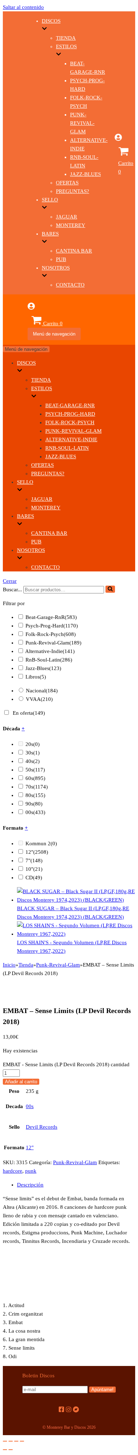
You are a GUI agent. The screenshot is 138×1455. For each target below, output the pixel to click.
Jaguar (66, 217)
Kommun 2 (41, 843)
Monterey (70, 225)
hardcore (12, 1171)
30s (32, 753)
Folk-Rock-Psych (69, 422)
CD (33, 877)
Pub (61, 259)
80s (35, 795)
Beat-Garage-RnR (70, 405)
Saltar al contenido (23, 7)
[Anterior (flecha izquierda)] (5, 1449)
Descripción (30, 1185)
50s (35, 770)
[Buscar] (110, 589)
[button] (110, 589)
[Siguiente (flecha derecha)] (10, 1449)
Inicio (9, 965)
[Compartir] (10, 1441)
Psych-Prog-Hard (70, 414)
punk (30, 1171)
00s (35, 812)
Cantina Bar (74, 251)
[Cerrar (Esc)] (5, 1441)
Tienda (66, 38)
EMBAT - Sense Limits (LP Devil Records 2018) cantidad (66, 1064)
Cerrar (10, 581)
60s (35, 778)
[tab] (76, 1184)
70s (36, 787)
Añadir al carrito (21, 1081)
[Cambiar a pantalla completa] (16, 1441)
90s (33, 804)
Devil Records (41, 1127)
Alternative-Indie (71, 439)
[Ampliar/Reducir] (22, 1441)
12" (36, 852)
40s (32, 761)
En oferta (29, 713)
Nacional (42, 690)
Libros (35, 677)
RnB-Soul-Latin (67, 448)
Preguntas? (72, 191)
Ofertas (67, 183)
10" (33, 869)
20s (32, 744)
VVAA (39, 699)
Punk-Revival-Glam (82, 123)
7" (33, 860)
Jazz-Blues (85, 174)
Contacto (70, 285)
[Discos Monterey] (15, 170)
